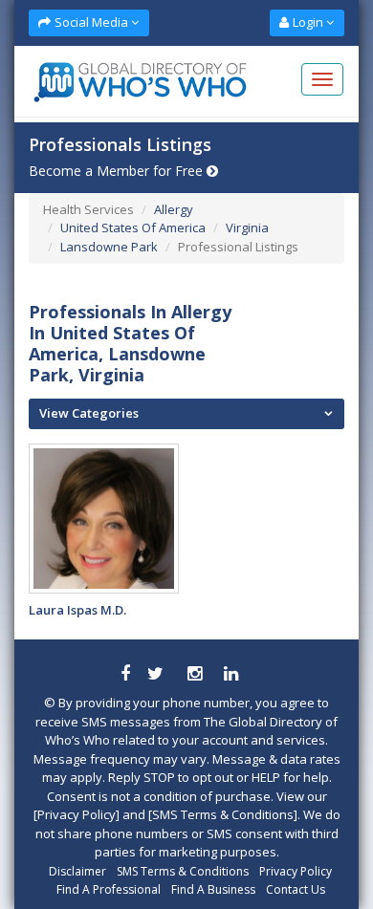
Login (308, 22)
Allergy (173, 209)
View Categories (89, 413)
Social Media (91, 22)
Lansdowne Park (109, 246)
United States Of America (133, 227)
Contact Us (295, 889)
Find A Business (213, 889)
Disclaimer (77, 871)
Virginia (247, 227)
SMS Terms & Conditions (183, 871)
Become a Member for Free (118, 171)
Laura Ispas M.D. (77, 609)
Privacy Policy (295, 871)
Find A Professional (108, 889)
